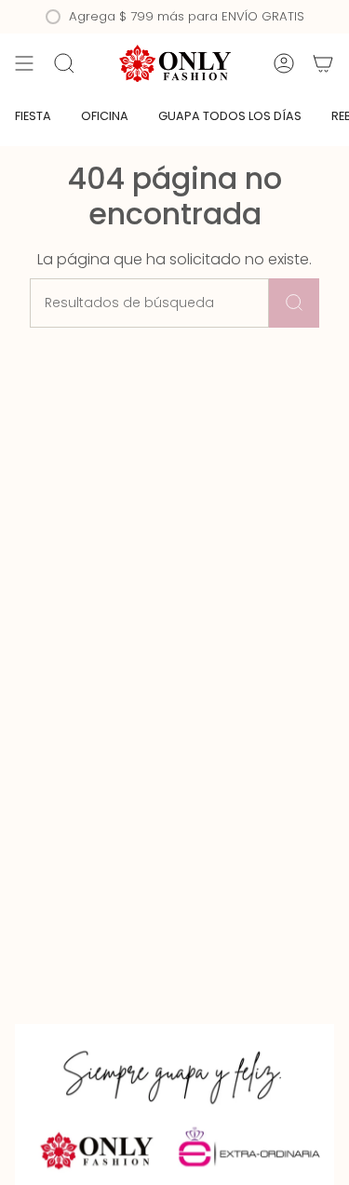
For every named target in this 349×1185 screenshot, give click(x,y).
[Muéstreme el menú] (24, 63)
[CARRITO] (322, 63)
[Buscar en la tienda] (294, 303)
